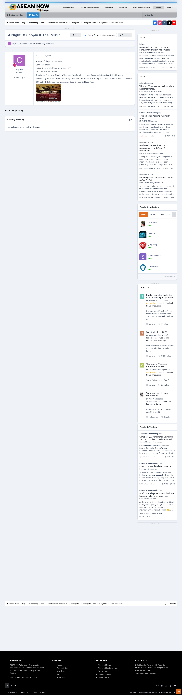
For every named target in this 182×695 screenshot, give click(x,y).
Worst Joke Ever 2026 (156, 332)
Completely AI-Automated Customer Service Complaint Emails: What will (156, 438)
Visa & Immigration (106, 674)
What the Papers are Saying (149, 113)
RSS (43, 692)
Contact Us (24, 692)
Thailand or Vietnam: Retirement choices (156, 365)
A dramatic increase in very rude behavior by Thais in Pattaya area (154, 48)
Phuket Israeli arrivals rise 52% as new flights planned (160, 296)
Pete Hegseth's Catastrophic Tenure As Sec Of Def (156, 179)
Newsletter (61, 671)
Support (60, 674)
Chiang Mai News (46, 43)
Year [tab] (163, 214)
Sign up (13, 677)
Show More (169, 277)
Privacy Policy (12, 692)
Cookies (34, 692)
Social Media (103, 677)
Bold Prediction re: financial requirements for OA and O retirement (152, 148)
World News (103, 671)
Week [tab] (143, 214)
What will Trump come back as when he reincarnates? (156, 87)
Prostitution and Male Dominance (155, 466)
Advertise (61, 677)
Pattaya (142, 44)
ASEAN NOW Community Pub (150, 433)
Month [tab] (153, 214)
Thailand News (104, 665)
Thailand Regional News (108, 668)
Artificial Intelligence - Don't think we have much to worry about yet (156, 494)
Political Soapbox (146, 83)
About (59, 665)
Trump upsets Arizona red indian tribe (154, 117)
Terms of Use (62, 668)
